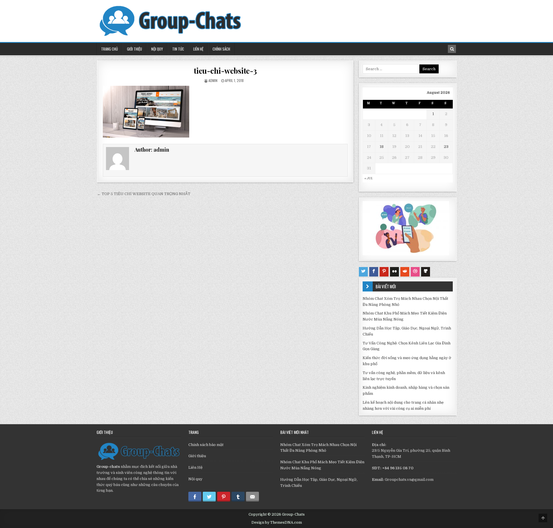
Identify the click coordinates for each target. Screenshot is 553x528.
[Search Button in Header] (452, 49)
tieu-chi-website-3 (225, 71)
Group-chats (108, 466)
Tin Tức (178, 49)
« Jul (368, 178)
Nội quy (195, 479)
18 (382, 146)
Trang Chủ (109, 49)
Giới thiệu (197, 456)
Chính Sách (221, 49)
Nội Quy (157, 49)
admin (213, 80)
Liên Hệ (198, 49)
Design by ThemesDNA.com (276, 523)
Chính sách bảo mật (206, 445)
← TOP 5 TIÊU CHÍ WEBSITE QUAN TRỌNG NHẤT (143, 194)
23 (446, 146)
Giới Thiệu (134, 49)
